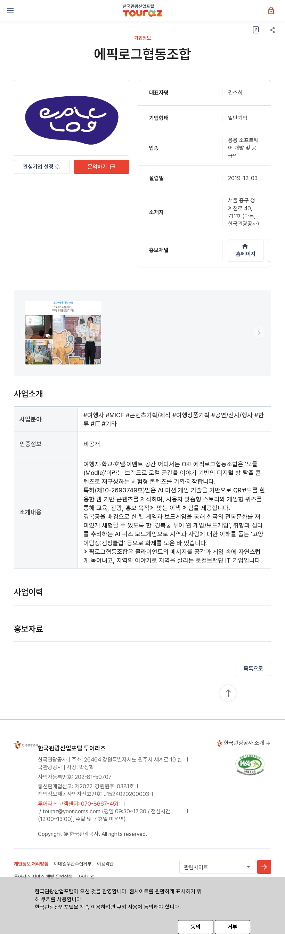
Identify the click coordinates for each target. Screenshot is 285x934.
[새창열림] (264, 867)
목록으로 (253, 668)
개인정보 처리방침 (31, 864)
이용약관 (105, 864)
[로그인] (274, 10)
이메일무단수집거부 (72, 864)
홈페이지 (245, 254)
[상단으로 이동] (228, 693)
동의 (196, 927)
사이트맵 (86, 876)
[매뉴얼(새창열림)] (256, 30)
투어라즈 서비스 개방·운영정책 (43, 876)
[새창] (250, 764)
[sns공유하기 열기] (272, 30)
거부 (232, 927)
